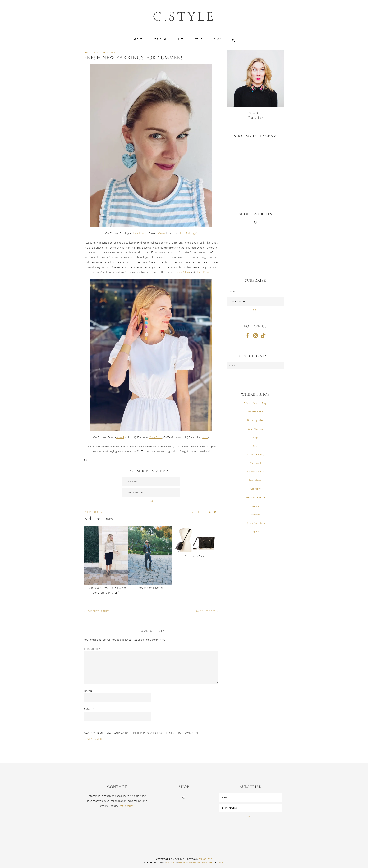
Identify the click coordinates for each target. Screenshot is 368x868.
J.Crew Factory (255, 454)
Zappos (255, 531)
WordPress (208, 862)
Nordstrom (255, 480)
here (205, 437)
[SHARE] (192, 512)
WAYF (120, 437)
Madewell (255, 463)
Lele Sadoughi (188, 233)
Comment (92, 648)
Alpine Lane (205, 859)
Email (89, 709)
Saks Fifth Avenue (255, 497)
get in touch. (126, 805)
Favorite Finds (92, 52)
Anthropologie (255, 411)
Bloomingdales (255, 420)
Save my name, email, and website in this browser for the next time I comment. (142, 733)
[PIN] (215, 512)
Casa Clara (183, 271)
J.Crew (255, 445)
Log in (220, 862)
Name (89, 690)
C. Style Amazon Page (255, 403)
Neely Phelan (139, 233)
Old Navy (255, 488)
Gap (255, 437)
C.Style (184, 16)
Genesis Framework (189, 862)
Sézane (255, 505)
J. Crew (160, 233)
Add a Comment (94, 512)
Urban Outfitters (255, 522)
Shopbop (255, 514)
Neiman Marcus (255, 471)
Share (203, 512)
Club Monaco (255, 428)
